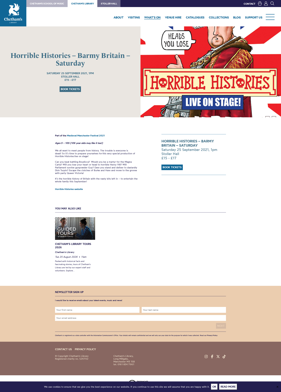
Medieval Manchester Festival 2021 (86, 135)
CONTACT (249, 3)
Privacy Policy (212, 335)
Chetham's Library (13, 13)
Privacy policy (85, 349)
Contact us (63, 349)
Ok (214, 386)
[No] (277, 386)
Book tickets (70, 89)
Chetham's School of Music (47, 3)
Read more (228, 386)
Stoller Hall (109, 3)
